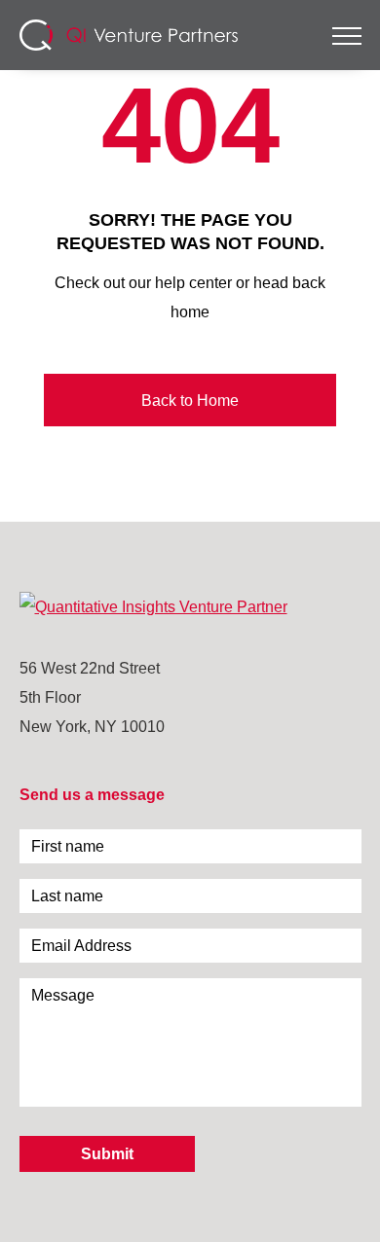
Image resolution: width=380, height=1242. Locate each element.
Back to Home (190, 400)
